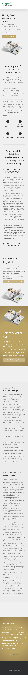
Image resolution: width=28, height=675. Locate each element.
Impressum (10, 670)
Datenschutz (15, 670)
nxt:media (22, 669)
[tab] (14, 171)
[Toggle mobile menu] (25, 5)
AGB (19, 670)
